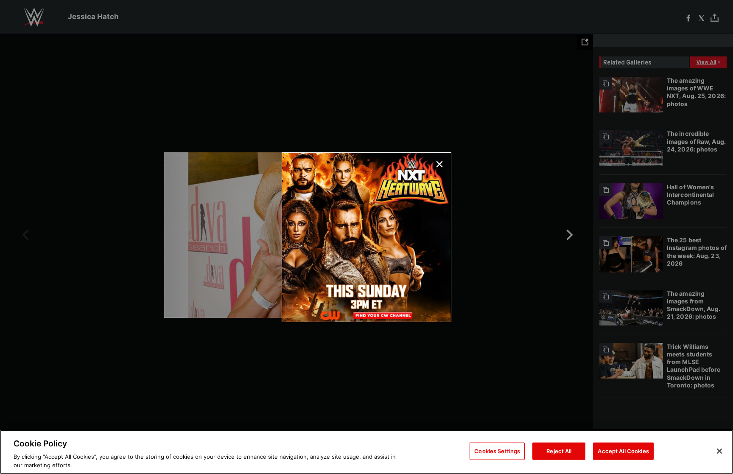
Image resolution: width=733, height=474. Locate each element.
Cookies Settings (497, 451)
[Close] (719, 451)
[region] (366, 452)
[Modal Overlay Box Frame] (366, 237)
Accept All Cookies (623, 451)
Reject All (558, 451)
